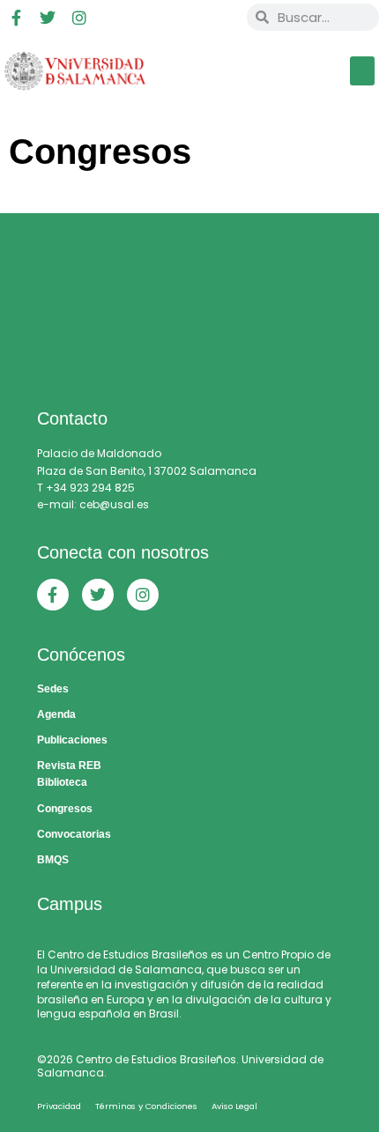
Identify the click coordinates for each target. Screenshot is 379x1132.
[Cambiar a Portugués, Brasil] (157, 17)
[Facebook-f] (16, 17)
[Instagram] (79, 17)
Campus (69, 904)
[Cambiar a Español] (190, 17)
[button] (362, 70)
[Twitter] (47, 17)
